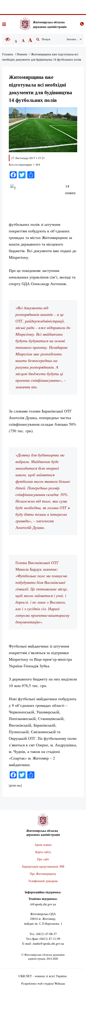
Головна (7, 54)
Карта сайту (43, 852)
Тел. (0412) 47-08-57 (43, 934)
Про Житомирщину (43, 874)
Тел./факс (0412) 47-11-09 (43, 939)
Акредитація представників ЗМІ (43, 866)
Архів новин (43, 845)
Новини (22, 54)
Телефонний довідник (43, 881)
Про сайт (43, 859)
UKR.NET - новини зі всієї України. (43, 976)
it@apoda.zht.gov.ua (43, 904)
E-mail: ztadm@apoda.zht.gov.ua (43, 943)
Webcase (59, 983)
